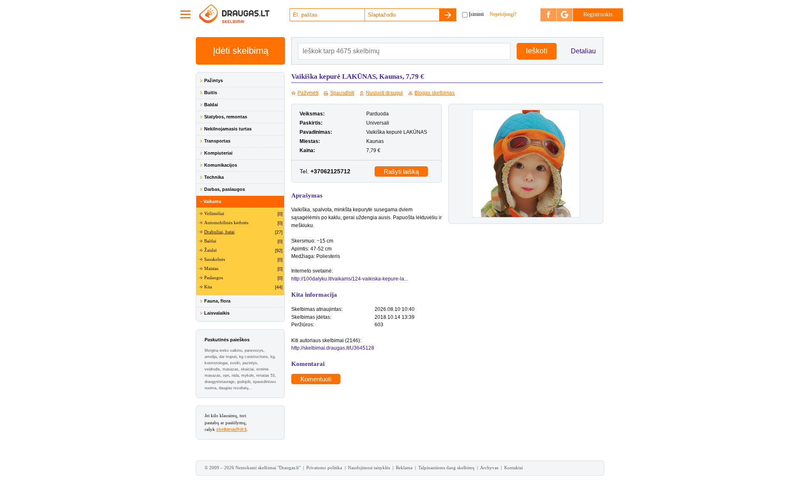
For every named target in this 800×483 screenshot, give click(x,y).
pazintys (249, 363)
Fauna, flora (217, 300)
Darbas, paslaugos (224, 189)
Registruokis (597, 14)
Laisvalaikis (217, 312)
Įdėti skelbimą (240, 50)
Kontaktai (513, 467)
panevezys (254, 350)
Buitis (210, 92)
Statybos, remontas (225, 116)
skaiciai (247, 369)
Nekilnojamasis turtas (228, 128)
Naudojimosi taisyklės (369, 467)
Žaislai (210, 250)
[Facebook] (548, 14)
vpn (226, 375)
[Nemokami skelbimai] (244, 14)
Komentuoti (315, 379)
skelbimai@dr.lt (231, 429)
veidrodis (212, 369)
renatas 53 (265, 375)
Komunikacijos (220, 165)
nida (235, 375)
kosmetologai (216, 363)
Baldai (211, 104)
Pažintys (213, 80)
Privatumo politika (324, 467)
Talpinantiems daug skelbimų (446, 467)
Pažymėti (308, 93)
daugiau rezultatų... (235, 388)
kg (272, 357)
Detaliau (583, 51)
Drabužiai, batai (219, 232)
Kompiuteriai (218, 152)
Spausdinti (342, 93)
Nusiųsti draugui (384, 93)
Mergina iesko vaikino (223, 350)
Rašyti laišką (401, 171)
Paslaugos (213, 277)
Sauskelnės (214, 259)
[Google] (564, 14)
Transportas (217, 140)
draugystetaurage (220, 382)
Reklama (404, 467)
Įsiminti (476, 14)
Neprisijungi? (503, 14)
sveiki (235, 363)
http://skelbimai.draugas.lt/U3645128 (332, 348)
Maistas (211, 268)
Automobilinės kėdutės (226, 222)
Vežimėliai (214, 213)
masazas (230, 369)
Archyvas (489, 467)
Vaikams (212, 201)
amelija (211, 357)
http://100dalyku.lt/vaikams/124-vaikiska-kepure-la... (349, 279)
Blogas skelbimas (435, 93)
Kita (208, 287)
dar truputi (228, 357)
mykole (247, 375)
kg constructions (253, 357)
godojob (243, 382)
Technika (214, 177)
